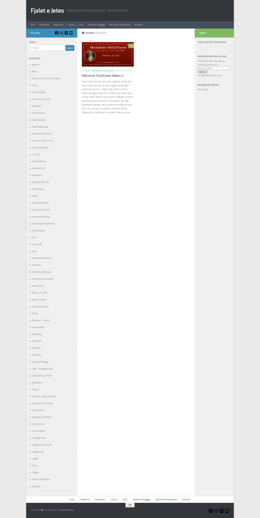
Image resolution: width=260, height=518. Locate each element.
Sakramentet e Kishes (42, 375)
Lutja (34, 251)
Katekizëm (58, 24)
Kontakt (139, 24)
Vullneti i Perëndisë (41, 479)
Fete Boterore (38, 113)
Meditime (36, 265)
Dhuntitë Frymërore (41, 99)
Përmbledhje (38, 327)
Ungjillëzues (37, 451)
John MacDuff (38, 168)
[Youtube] (71, 33)
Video (34, 465)
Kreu (33, 24)
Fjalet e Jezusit (38, 120)
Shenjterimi (37, 382)
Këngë (35, 196)
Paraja (35, 313)
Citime (71, 24)
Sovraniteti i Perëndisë (42, 403)
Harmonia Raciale (40, 126)
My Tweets (203, 89)
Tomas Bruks (38, 424)
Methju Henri (38, 285)
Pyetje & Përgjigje (96, 24)
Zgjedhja (36, 486)
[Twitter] (66, 33)
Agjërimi (36, 64)
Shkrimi (35, 389)
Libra (81, 24)
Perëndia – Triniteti (41, 320)
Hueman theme (67, 510)
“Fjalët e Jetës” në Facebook (212, 42)
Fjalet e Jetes (47, 10)
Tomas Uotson (39, 431)
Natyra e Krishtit (39, 292)
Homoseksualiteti (40, 147)
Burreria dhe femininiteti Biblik (46, 78)
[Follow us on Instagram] (61, 33)
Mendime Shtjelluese (119, 24)
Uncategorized (39, 438)
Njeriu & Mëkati (39, 299)
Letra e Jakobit (38, 230)
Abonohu (202, 72)
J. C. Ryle (86, 70)
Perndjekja (37, 334)
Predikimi (36, 348)
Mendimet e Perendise (43, 279)
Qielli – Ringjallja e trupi (42, 368)
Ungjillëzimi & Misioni (42, 444)
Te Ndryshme (38, 410)
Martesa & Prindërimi (42, 258)
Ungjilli (35, 458)
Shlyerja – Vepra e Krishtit (44, 396)
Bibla (34, 71)
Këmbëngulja (38, 189)
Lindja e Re (37, 244)
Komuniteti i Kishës (41, 209)
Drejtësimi (37, 106)
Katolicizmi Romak (40, 182)
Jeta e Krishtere (39, 161)
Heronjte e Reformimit (42, 140)
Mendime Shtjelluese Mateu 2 (102, 76)
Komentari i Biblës (40, 203)
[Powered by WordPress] (42, 510)
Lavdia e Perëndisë (41, 216)
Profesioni (37, 355)
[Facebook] (56, 33)
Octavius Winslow (40, 306)
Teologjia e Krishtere (41, 417)
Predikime (44, 24)
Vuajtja (35, 472)
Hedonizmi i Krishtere (42, 133)
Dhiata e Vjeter (39, 92)
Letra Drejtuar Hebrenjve (43, 223)
